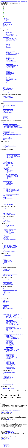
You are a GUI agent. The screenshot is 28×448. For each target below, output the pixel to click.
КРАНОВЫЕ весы (10, 356)
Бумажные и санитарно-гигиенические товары (11, 94)
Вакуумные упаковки (8, 204)
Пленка (4, 291)
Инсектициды (6, 236)
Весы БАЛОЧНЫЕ (10, 354)
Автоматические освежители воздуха (11, 122)
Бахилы (5, 300)
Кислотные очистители (11, 38)
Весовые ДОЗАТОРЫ (10, 352)
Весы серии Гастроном (11, 365)
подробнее (3, 409)
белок (8, 419)
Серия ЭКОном (9, 233)
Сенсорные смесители (8, 135)
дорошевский (12, 410)
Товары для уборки (7, 92)
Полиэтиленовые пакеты (6, 277)
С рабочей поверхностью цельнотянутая (15, 159)
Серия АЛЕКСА (9, 340)
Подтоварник (6, 169)
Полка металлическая (8, 170)
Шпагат (5, 295)
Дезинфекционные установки (9, 247)
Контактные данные (5, 438)
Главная (5, 18)
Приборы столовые (7, 261)
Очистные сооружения (11, 62)
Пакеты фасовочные (7, 283)
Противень (5, 179)
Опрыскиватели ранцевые (9, 251)
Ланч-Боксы (6, 271)
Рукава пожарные (7, 378)
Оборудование (6, 237)
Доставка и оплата (7, 22)
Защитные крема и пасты (6, 211)
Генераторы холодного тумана (10, 246)
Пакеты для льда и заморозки (9, 280)
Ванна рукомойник (7, 162)
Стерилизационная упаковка (9, 239)
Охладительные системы (11, 61)
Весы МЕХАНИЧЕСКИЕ (11, 321)
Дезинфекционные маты (8, 225)
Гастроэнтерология (7, 107)
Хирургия (5, 118)
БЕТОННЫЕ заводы (10, 351)
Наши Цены (6, 20)
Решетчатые (8, 184)
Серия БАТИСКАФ (10, 323)
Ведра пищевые (6, 269)
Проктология (6, 111)
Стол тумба (5, 196)
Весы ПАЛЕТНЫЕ (10, 355)
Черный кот (12, 432)
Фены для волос (6, 139)
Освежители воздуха (7, 89)
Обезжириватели (9, 60)
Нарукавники (6, 305)
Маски (4, 303)
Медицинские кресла (8, 110)
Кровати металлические (8, 388)
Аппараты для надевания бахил (10, 124)
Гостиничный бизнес (10, 51)
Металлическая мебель (6, 386)
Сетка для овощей (7, 292)
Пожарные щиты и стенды (9, 377)
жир (11, 419)
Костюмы (5, 302)
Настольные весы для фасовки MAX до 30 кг (13, 334)
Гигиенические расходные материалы (11, 125)
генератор (9, 431)
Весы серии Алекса (10, 361)
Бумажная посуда (7, 255)
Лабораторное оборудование (9, 220)
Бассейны (8, 45)
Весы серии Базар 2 (10, 363)
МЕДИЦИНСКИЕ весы (11, 316)
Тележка (5, 197)
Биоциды (8, 48)
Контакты (5, 26)
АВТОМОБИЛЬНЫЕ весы (12, 350)
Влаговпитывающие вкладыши (10, 290)
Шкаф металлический (8, 198)
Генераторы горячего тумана (9, 245)
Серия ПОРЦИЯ (9, 348)
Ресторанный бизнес (10, 69)
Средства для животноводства (7, 216)
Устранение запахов (7, 24)
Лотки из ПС (6, 272)
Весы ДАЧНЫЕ (9, 320)
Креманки (5, 256)
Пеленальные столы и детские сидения (12, 134)
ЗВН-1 (7, 164)
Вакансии (5, 25)
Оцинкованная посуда (8, 384)
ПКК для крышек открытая (12, 175)
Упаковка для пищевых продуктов (8, 267)
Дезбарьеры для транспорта (12, 226)
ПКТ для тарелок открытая (12, 176)
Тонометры (5, 116)
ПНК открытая (9, 177)
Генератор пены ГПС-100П (7, 428)
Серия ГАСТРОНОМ (10, 345)
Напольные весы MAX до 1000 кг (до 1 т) (12, 318)
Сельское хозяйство (10, 73)
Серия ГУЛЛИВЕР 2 (10, 327)
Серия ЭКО (8, 231)
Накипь (7, 59)
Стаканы (5, 262)
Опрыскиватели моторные (9, 250)
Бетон (7, 46)
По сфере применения (8, 42)
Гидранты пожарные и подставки (10, 373)
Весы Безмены (9, 335)
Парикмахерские (9, 64)
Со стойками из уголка (11, 186)
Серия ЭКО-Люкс (10, 232)
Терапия (5, 114)
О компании (6, 19)
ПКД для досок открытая (11, 174)
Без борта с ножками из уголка (12, 190)
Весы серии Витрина (10, 364)
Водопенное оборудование (9, 372)
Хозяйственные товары (6, 85)
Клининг (8, 55)
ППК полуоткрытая (10, 178)
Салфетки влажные (7, 99)
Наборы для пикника (8, 260)
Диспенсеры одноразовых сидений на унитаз (13, 127)
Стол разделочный (7, 188)
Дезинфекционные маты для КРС (13, 227)
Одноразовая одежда (5, 298)
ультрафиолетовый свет (20, 427)
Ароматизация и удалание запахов (8, 206)
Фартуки (5, 307)
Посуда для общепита (5, 380)
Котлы (4, 382)
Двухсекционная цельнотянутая (13, 154)
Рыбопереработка (10, 72)
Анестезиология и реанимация (10, 106)
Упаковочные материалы (6, 286)
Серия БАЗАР (9, 341)
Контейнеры (6, 270)
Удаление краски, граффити (12, 79)
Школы (7, 82)
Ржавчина (8, 71)
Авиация (8, 44)
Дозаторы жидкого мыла (8, 129)
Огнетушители (6, 375)
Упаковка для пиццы (7, 275)
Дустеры (5, 248)
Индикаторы (6, 235)
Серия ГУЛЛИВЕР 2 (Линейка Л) (13, 328)
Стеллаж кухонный (7, 181)
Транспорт (8, 77)
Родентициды (6, 238)
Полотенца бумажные (8, 97)
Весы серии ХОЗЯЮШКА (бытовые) (14, 338)
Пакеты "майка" (6, 279)
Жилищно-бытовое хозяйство (12, 53)
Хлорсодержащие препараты (9, 146)
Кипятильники (6, 131)
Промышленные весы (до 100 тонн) (11, 349)
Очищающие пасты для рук (9, 214)
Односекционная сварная (11, 155)
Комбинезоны (6, 301)
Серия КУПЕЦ (9, 330)
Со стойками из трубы (11, 185)
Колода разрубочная (7, 167)
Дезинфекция (4, 223)
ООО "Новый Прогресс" (11, 35)
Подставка (5, 168)
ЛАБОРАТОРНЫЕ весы (11, 315)
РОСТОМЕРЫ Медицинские (12, 317)
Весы (2, 311)
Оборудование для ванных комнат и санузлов (11, 120)
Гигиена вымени (7, 218)
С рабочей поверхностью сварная (13, 158)
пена (13, 431)
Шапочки (5, 309)
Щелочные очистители (11, 41)
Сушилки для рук (7, 137)
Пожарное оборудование (6, 370)
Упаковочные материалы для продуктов (9, 202)
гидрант (6, 410)
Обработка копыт (7, 221)
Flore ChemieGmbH (10, 34)
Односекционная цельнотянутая (13, 156)
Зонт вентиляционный (8, 163)
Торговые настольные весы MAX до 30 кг (12, 360)
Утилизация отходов (7, 240)
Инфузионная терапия (8, 109)
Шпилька (5, 199)
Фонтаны (8, 80)
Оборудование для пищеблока (7, 149)
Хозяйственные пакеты (8, 284)
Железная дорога (9, 52)
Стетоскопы (5, 113)
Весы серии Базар (10, 362)
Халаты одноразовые (8, 308)
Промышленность (10, 67)
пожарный (17, 410)
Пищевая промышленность (12, 65)
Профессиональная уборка (12, 68)
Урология (5, 117)
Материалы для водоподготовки (10, 144)
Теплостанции (9, 74)
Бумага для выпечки (7, 288)
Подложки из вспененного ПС (10, 274)
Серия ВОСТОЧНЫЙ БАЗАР (12, 324)
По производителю (7, 32)
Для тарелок (8, 182)
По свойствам (6, 37)
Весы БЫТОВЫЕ (10, 336)
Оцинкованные (9, 157)
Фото (4, 23)
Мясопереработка (10, 58)
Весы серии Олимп (10, 367)
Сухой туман (6, 208)
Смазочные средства (10, 40)
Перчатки (5, 306)
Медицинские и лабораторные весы (11, 314)
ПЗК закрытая (9, 171)
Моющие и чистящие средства (7, 30)
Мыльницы (5, 133)
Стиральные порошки (8, 90)
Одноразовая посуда (5, 253)
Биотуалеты (8, 47)
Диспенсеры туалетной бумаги (10, 128)
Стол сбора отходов (7, 195)
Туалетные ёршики (7, 138)
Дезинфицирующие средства (9, 229)
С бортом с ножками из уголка (12, 194)
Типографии (8, 75)
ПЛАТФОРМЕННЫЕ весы (12, 357)
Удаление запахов (10, 78)
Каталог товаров (6, 445)
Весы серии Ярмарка (10, 368)
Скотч (4, 293)
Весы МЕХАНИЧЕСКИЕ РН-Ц (13, 337)
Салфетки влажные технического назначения (13, 101)
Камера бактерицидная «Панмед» (8, 420)
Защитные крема (7, 213)
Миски (4, 259)
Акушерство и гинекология (9, 105)
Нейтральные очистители (11, 39)
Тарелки (5, 263)
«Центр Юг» (7, 433)
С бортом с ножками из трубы (12, 192)
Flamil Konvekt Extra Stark (6, 412)
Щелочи (5, 147)
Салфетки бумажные (7, 98)
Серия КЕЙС (9, 329)
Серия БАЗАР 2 (9, 342)
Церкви (7, 81)
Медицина (8, 57)
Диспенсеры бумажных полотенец (10, 126)
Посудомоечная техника (11, 66)
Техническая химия (5, 141)
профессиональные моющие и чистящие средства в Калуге (14, 1)
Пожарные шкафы (7, 376)
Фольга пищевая (6, 294)
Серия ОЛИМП (9, 331)
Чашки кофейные (7, 265)
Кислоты (5, 143)
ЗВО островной (9, 165)
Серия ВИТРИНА (10, 344)
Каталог (6, 390)
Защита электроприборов (11, 54)
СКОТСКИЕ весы (10, 358)
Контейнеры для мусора (8, 132)
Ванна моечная (6, 151)
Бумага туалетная (7, 96)
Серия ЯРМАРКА (10, 333)
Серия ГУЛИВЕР (9, 325)
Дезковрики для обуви (8, 230)
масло (14, 419)
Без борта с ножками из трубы (12, 189)
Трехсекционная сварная (11, 161)
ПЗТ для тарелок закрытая (11, 172)
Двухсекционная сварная (11, 152)
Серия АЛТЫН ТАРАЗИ (11, 322)
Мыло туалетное (6, 87)
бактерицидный (10, 427)
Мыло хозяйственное (8, 88)
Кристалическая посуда (8, 257)
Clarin (7, 33)
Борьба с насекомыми (10, 49)
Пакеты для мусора (7, 282)
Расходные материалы (8, 112)
